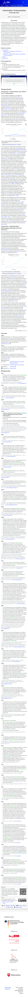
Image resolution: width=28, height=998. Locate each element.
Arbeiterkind (12, 361)
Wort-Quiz (20, 905)
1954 (18, 251)
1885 (5, 224)
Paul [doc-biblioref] (8, 179)
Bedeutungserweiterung (8, 228)
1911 (18, 152)
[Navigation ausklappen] (23, 2)
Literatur (4, 56)
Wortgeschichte (5, 50)
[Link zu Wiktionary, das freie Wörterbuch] (2, 366)
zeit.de (19, 821)
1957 (15, 252)
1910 (9, 216)
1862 (2, 216)
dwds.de (7, 144)
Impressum (7, 989)
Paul (2, 345)
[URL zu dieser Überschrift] (12, 89)
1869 (2, 203)
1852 (5, 104)
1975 (16, 301)
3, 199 (15, 183)
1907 (5, 114)
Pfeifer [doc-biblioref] (2, 174)
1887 (20, 113)
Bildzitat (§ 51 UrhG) (15, 144)
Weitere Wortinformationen (8, 74)
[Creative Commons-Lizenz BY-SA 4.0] (22, 900)
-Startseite (6, 905)
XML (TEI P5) (10, 907)
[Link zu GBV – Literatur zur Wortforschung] (2, 368)
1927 (19, 209)
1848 (8, 98)
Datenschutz (8, 987)
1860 (2, 224)
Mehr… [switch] (4, 903)
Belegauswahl (5, 58)
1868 (22, 202)
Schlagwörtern (4, 160)
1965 (13, 301)
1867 (13, 195)
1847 (7, 221)
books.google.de (21, 383)
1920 (10, 277)
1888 (23, 113)
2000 (17, 316)
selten (12, 64)
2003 (23, 311)
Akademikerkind (14, 12)
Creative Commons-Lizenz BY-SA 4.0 (9, 901)
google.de (19, 568)
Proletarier (9, 174)
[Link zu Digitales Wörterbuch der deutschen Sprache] (2, 361)
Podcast (13, 905)
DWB (2, 335)
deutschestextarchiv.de (11, 487)
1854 (19, 202)
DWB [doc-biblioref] (12, 183)
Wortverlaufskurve (20, 149)
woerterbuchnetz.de (5, 343)
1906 (2, 114)
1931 (9, 108)
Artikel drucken (19, 907)
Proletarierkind (19, 361)
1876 (10, 221)
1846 (18, 97)
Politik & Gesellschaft (14, 16)
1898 (6, 108)
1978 (24, 283)
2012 (20, 316)
